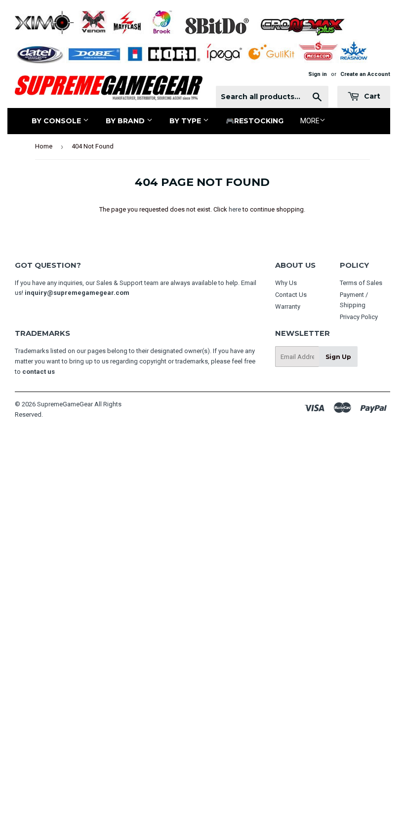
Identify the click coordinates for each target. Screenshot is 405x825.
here (235, 209)
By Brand (126, 120)
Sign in (317, 74)
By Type (186, 120)
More (310, 121)
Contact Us (291, 294)
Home (43, 146)
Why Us (286, 283)
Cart (371, 96)
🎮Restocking (255, 120)
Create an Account (365, 74)
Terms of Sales (361, 283)
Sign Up (338, 356)
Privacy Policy (359, 317)
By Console (57, 120)
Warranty (287, 306)
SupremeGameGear (65, 404)
